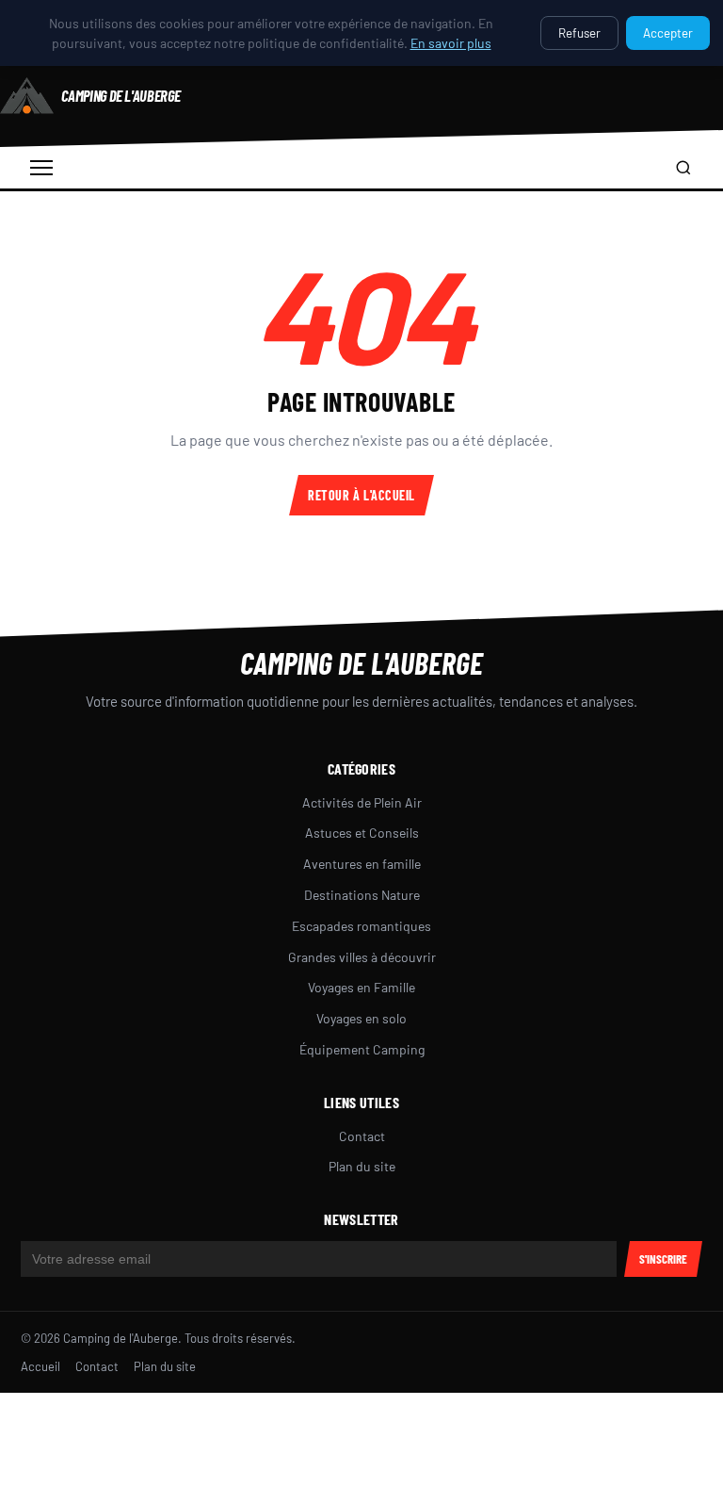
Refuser (579, 33)
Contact (362, 1136)
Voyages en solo (361, 1018)
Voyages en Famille (361, 987)
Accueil (40, 1366)
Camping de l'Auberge (361, 662)
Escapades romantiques (361, 926)
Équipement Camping (362, 1049)
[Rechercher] (683, 168)
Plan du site (362, 1166)
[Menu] (41, 167)
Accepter (668, 33)
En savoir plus (450, 43)
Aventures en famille (362, 864)
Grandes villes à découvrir (362, 957)
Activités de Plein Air (362, 802)
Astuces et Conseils (362, 833)
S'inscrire (663, 1258)
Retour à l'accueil (361, 495)
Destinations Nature (362, 895)
